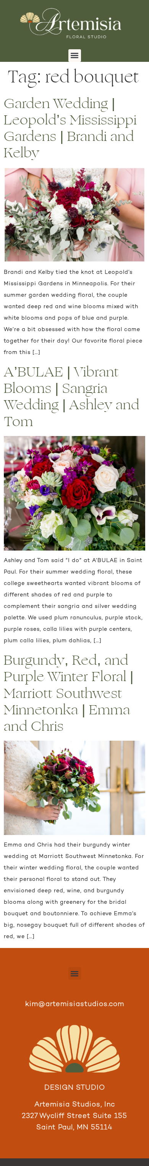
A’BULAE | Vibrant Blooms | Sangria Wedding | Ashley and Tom (71, 397)
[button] (74, 55)
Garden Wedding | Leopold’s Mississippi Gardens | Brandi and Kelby (70, 128)
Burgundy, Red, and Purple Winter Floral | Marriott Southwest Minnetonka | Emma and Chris (69, 693)
